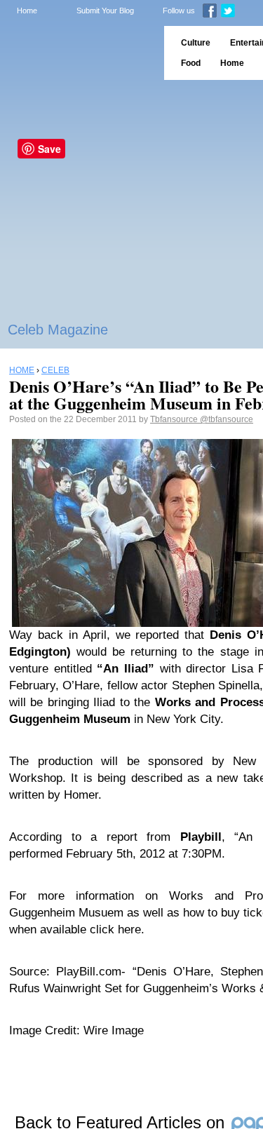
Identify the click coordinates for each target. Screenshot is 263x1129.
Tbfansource (175, 419)
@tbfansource (226, 419)
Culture (195, 43)
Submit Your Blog (105, 10)
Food (191, 63)
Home (27, 10)
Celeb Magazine (58, 329)
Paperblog (77, 53)
